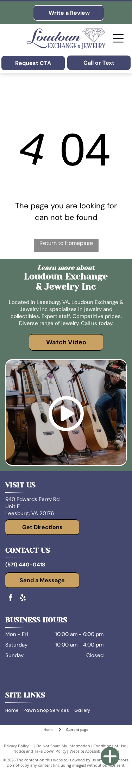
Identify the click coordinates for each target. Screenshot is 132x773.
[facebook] (10, 598)
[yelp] (23, 598)
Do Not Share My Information (63, 745)
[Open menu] (118, 38)
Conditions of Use (109, 745)
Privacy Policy (16, 745)
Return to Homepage (66, 243)
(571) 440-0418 (25, 564)
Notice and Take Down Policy (40, 751)
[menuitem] (14, 710)
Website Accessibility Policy (94, 751)
